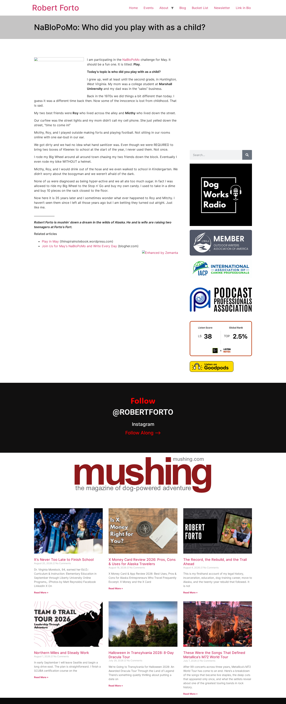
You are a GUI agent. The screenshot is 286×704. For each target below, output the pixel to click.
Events (149, 8)
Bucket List (200, 8)
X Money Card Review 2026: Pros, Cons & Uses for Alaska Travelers (142, 562)
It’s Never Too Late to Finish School (64, 560)
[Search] (247, 155)
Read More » (41, 592)
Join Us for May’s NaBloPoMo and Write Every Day (79, 246)
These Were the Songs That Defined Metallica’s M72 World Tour (214, 655)
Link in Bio (243, 8)
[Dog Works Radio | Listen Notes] (221, 355)
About (163, 8)
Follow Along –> (143, 433)
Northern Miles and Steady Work (61, 653)
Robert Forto (55, 7)
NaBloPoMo (131, 60)
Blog (182, 8)
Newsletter (222, 8)
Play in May (50, 241)
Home (133, 8)
